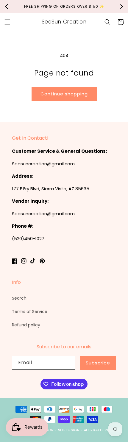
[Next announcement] (121, 6)
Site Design (69, 430)
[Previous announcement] (6, 6)
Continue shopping (64, 94)
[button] (7, 22)
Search (19, 298)
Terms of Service (29, 311)
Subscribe (98, 363)
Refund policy (26, 325)
